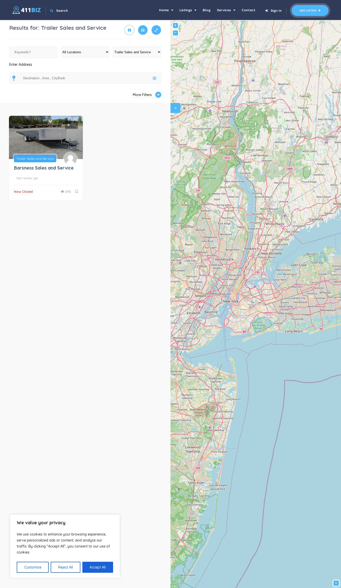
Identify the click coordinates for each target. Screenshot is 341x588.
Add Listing (308, 10)
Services (224, 10)
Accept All (98, 567)
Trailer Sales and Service (35, 158)
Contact (248, 10)
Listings (185, 10)
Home (164, 10)
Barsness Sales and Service (44, 168)
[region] (65, 546)
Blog (206, 10)
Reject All (65, 567)
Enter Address (20, 64)
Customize (32, 567)
